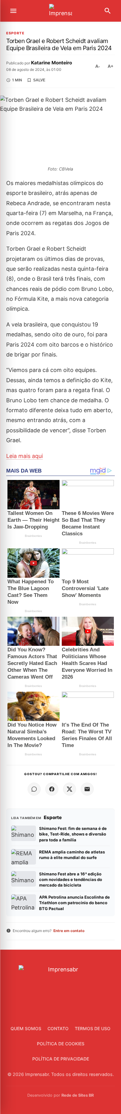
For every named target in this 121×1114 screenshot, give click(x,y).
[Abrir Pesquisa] (108, 11)
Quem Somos (26, 1028)
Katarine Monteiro (51, 63)
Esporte (15, 33)
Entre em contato (68, 930)
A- (97, 66)
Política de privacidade (60, 1058)
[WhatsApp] (34, 789)
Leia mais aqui (24, 456)
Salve (39, 80)
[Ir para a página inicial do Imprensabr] (60, 11)
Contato (58, 1028)
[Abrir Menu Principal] (13, 11)
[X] (69, 789)
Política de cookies (60, 1043)
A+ (110, 66)
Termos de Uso (92, 1028)
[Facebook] (51, 789)
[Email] (87, 789)
